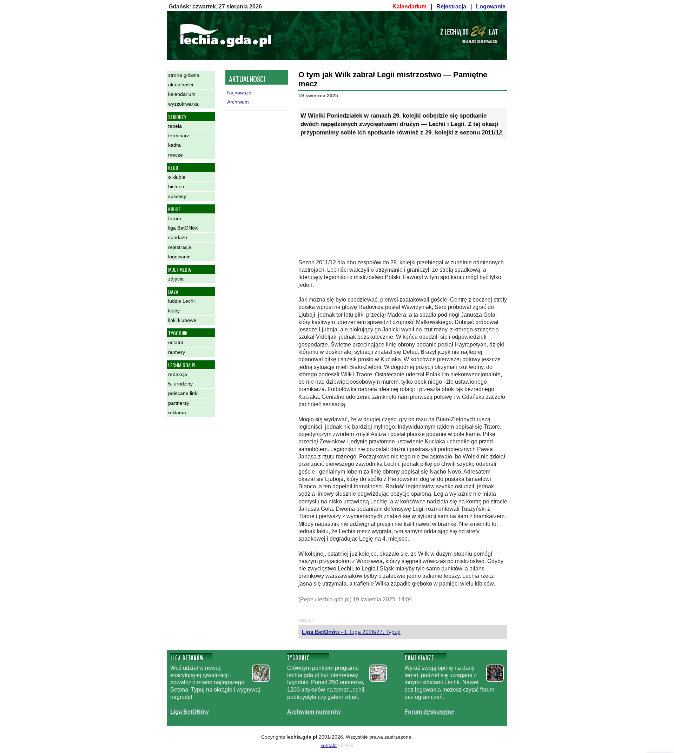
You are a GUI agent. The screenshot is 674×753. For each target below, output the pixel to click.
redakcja (177, 374)
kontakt (329, 745)
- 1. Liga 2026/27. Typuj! (351, 632)
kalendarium (182, 94)
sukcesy (177, 196)
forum (174, 218)
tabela (175, 126)
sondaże (177, 237)
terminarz (178, 135)
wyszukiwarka (183, 104)
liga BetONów (183, 228)
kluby (174, 310)
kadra (174, 145)
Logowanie (490, 6)
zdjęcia (176, 279)
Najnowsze (239, 92)
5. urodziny (180, 384)
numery (176, 352)
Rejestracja (451, 6)
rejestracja (179, 247)
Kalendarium (409, 6)
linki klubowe (182, 320)
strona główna (183, 75)
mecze (175, 155)
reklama (177, 412)
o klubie (176, 177)
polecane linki (183, 393)
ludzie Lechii (182, 301)
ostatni (175, 342)
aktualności (180, 84)
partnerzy (178, 403)
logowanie (179, 256)
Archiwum (238, 102)
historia (176, 186)
